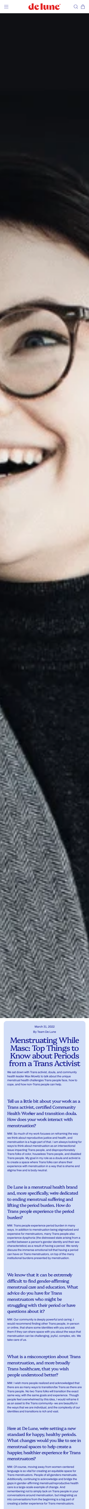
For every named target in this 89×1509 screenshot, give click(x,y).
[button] (75, 6)
